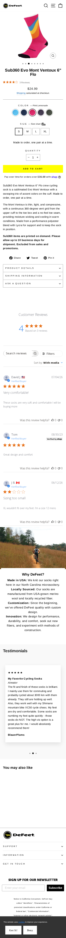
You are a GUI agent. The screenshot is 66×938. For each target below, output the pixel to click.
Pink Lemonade (32, 112)
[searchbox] (18, 353)
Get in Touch (14, 864)
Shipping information (24, 276)
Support (10, 846)
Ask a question (18, 283)
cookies (21, 922)
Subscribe (55, 887)
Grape (40, 112)
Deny (30, 930)
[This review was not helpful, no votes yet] (59, 420)
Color (33, 105)
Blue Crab (15, 112)
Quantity (33, 150)
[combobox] (48, 362)
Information (13, 855)
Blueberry (23, 112)
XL (45, 131)
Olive (49, 112)
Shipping (21, 93)
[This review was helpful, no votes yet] (52, 420)
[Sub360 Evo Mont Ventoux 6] (5, 815)
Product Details (19, 268)
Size (30, 124)
